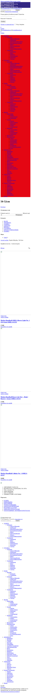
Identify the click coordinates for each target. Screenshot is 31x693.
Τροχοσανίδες (13, 129)
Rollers (12, 115)
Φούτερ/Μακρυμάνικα (16, 49)
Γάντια (12, 138)
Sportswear (13, 51)
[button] (6, 326)
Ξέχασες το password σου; (7, 24)
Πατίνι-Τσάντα (14, 122)
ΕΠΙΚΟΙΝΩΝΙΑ (8, 502)
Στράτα (12, 125)
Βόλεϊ (11, 53)
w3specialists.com (18, 519)
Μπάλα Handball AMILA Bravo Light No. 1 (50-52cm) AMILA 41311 (15, 321)
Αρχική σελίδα (5, 240)
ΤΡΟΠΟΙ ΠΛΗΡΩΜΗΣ (10, 505)
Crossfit (9, 154)
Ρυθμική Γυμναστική (12, 168)
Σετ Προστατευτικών (15, 147)
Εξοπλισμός (13, 118)
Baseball (9, 153)
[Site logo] (6, 8)
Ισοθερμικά (13, 40)
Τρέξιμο (12, 59)
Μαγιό (11, 44)
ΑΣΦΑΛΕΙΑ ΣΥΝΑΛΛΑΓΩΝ (12, 509)
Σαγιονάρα (12, 57)
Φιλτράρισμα (19, 215)
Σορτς (11, 148)
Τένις (8, 170)
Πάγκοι (9, 192)
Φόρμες (12, 47)
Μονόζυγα (9, 190)
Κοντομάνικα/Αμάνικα (16, 43)
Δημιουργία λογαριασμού (11, 11)
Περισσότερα (8, 691)
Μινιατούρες (10, 135)
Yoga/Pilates (10, 157)
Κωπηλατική (10, 189)
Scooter (9, 119)
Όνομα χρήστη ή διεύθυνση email (12, 14)
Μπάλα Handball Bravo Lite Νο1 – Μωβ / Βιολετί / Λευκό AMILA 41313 (14, 398)
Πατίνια (12, 121)
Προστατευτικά (11, 137)
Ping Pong (9, 155)
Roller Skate (10, 114)
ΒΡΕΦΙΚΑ (6, 227)
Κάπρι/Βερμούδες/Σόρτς (16, 41)
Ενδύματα (9, 37)
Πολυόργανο (10, 195)
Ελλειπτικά (10, 187)
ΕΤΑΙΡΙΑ (6, 500)
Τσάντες (9, 181)
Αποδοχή (17, 691)
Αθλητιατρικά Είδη (12, 160)
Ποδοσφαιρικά (14, 56)
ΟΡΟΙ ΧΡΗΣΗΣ (8, 503)
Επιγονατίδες (13, 141)
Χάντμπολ (9, 173)
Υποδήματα (10, 50)
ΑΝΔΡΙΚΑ (7, 224)
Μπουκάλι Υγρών (11, 180)
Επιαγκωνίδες (13, 139)
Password (6, 18)
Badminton (10, 151)
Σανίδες (12, 131)
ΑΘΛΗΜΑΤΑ (7, 222)
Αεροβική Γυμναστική (12, 158)
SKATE (6, 221)
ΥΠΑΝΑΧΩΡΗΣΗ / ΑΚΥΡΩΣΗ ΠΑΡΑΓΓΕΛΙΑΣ (17, 510)
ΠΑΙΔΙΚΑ (6, 231)
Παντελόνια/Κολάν (15, 46)
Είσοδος (3, 21)
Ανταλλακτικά (13, 116)
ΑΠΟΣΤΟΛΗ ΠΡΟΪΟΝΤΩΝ (11, 506)
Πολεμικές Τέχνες (11, 167)
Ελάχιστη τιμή (4, 213)
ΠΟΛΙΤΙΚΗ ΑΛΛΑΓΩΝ (10, 507)
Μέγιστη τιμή (26, 213)
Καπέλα (9, 179)
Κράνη (12, 144)
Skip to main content (15, 1)
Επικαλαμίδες (13, 142)
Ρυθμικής (12, 79)
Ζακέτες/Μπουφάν (15, 38)
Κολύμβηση (10, 163)
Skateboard (10, 128)
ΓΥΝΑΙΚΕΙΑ (7, 228)
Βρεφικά (9, 85)
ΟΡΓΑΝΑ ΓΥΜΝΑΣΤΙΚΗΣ (11, 230)
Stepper (9, 184)
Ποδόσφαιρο (10, 166)
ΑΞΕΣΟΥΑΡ (7, 225)
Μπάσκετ (12, 54)
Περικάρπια (13, 145)
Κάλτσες (9, 177)
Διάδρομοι (9, 186)
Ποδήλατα (12, 124)
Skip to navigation (5, 1)
